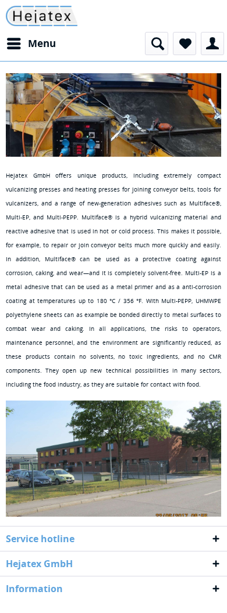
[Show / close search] (156, 43)
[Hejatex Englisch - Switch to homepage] (41, 16)
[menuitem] (31, 43)
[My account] (212, 43)
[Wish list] (184, 43)
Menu (42, 43)
